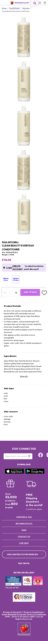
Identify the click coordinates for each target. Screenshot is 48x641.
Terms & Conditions (33, 612)
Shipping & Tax (24, 517)
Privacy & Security (12, 612)
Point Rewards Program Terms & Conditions (24, 614)
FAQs (24, 530)
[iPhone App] (14, 473)
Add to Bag (30, 292)
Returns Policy (24, 524)
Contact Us (24, 537)
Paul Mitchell (10, 242)
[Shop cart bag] (45, 3)
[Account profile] (40, 3)
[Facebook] (40, 455)
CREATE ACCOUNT (17, 267)
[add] (16, 292)
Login (9, 267)
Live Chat (24, 543)
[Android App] (35, 473)
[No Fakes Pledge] (38, 583)
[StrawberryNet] (19, 2)
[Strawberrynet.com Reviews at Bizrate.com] (13, 585)
